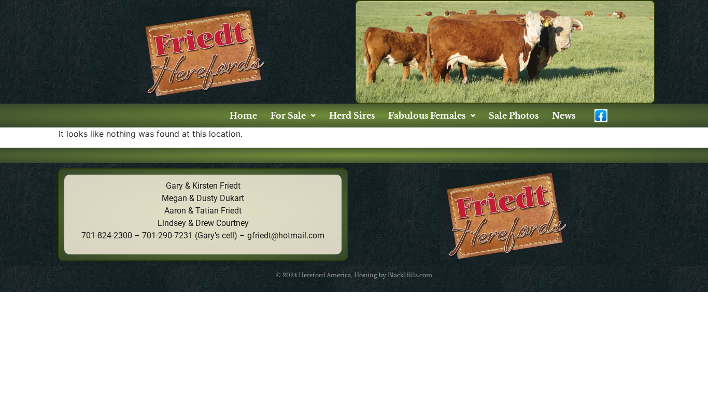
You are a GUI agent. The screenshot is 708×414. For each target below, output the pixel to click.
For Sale (288, 115)
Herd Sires (352, 115)
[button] (293, 115)
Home (243, 115)
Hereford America (325, 275)
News (563, 115)
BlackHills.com (410, 275)
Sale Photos (514, 115)
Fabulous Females (426, 115)
